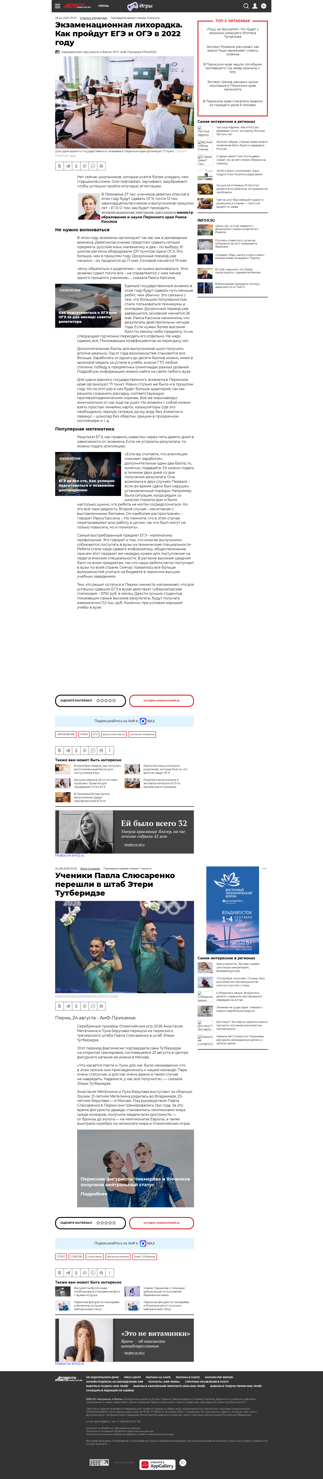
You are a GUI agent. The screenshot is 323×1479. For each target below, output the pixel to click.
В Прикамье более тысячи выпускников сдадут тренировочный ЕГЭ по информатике (82, 799)
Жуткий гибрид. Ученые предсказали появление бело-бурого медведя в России (242, 145)
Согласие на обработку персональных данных (113, 1428)
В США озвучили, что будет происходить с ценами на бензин (238, 271)
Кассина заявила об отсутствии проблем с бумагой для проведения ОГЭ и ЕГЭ (95, 783)
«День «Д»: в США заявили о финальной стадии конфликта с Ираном (237, 229)
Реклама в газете (188, 1377)
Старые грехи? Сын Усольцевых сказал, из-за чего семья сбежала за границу (241, 160)
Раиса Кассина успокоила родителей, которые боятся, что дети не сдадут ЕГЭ (165, 769)
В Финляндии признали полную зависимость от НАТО (237, 285)
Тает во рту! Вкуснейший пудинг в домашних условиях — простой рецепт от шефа (239, 203)
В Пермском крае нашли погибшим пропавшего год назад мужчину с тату (232, 68)
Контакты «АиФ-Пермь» (164, 1381)
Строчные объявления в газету (207, 1381)
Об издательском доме (102, 1377)
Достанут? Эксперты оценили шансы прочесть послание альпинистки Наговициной (241, 1025)
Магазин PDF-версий (219, 1377)
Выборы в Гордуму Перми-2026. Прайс (236, 1386)
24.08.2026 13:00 (66, 868)
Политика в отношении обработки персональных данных (119, 1431)
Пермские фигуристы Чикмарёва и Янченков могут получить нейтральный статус (166, 1305)
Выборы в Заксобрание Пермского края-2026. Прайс (169, 1386)
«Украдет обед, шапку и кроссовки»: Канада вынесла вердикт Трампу (240, 256)
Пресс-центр (132, 1377)
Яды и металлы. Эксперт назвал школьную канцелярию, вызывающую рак (238, 967)
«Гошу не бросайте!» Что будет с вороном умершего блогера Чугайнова (233, 33)
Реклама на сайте (158, 1377)
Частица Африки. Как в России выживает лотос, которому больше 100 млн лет (240, 131)
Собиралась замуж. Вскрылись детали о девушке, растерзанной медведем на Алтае (239, 996)
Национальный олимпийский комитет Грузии (86, 996)
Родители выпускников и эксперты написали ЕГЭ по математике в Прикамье (161, 783)
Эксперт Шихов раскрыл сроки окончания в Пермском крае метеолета (232, 85)
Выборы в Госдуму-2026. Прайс (107, 1386)
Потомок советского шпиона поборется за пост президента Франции (236, 243)
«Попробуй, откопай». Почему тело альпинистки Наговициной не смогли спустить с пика (240, 982)
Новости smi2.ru (69, 855)
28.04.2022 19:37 (65, 18)
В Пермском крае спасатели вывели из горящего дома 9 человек (233, 103)
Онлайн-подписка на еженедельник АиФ (114, 1381)
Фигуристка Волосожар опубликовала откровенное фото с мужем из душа (97, 1291)
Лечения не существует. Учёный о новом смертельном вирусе (239, 1009)
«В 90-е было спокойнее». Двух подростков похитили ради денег (239, 172)
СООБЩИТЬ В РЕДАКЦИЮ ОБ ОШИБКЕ (110, 1390)
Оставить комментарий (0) (161, 700)
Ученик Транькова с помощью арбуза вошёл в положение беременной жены (164, 1291)
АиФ (73, 155)
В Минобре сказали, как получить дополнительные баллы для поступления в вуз (97, 769)
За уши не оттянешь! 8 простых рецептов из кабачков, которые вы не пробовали (242, 189)
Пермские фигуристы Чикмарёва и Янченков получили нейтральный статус (135, 1181)
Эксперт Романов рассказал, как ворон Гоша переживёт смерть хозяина (233, 50)
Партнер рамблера (124, 1462)
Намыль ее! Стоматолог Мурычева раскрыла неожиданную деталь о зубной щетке (240, 1040)
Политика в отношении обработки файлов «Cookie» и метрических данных (129, 1434)
